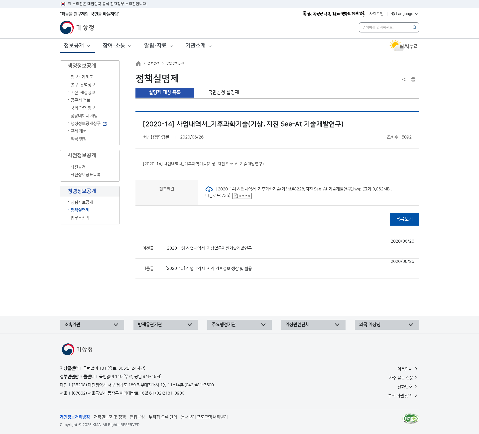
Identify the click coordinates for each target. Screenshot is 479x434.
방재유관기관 (150, 324)
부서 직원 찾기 (400, 395)
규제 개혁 (79, 131)
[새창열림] (404, 46)
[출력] (413, 79)
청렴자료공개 (82, 202)
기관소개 (196, 45)
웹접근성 (137, 417)
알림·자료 (155, 45)
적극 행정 (79, 139)
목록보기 (404, 219)
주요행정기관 (224, 324)
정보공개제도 (82, 77)
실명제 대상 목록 (165, 92)
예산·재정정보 (83, 92)
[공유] (403, 79)
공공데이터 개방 (84, 116)
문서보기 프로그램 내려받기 (204, 417)
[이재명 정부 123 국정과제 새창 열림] (334, 14)
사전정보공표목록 (86, 174)
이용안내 (405, 369)
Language (404, 14)
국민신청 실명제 (223, 92)
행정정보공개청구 (86, 123)
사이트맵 (376, 14)
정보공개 (74, 45)
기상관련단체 (297, 324)
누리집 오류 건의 (163, 417)
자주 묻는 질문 (401, 378)
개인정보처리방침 (75, 417)
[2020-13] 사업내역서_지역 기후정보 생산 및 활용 (289, 265)
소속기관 (72, 324)
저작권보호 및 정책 (110, 417)
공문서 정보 (80, 100)
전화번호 (405, 387)
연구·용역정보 (83, 85)
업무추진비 (80, 218)
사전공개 (78, 167)
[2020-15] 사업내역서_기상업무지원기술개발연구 (289, 245)
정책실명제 (80, 210)
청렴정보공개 (175, 63)
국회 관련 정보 (83, 108)
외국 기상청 (369, 324)
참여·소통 (114, 45)
